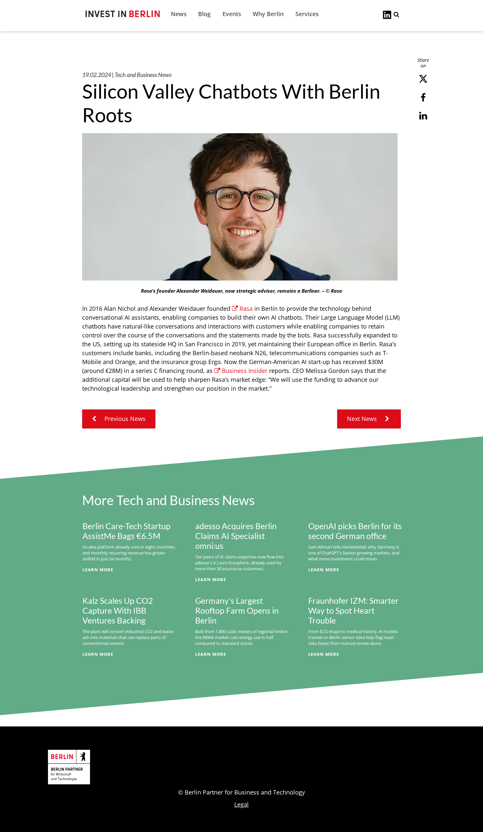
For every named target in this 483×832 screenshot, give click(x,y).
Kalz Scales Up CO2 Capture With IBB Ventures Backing (117, 610)
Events (231, 14)
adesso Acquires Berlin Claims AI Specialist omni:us (236, 536)
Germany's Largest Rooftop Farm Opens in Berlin (237, 610)
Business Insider (244, 371)
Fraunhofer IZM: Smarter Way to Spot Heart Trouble (353, 610)
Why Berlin (268, 14)
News (179, 14)
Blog (204, 14)
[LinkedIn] (387, 14)
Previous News (124, 419)
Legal (241, 804)
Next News (363, 419)
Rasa (246, 308)
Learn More (97, 570)
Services (307, 14)
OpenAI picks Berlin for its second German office (355, 531)
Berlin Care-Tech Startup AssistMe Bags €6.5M (126, 531)
